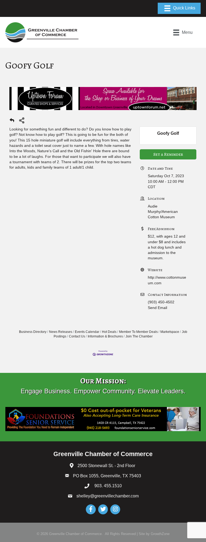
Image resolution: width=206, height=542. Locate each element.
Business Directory (32, 332)
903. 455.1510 (107, 485)
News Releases (60, 332)
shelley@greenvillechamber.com (107, 496)
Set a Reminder (168, 154)
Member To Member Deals (138, 332)
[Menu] (179, 8)
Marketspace (169, 332)
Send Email (157, 307)
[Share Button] (22, 120)
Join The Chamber (139, 336)
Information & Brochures (105, 336)
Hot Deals (109, 332)
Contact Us (77, 336)
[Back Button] (12, 121)
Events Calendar (87, 332)
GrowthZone (160, 534)
